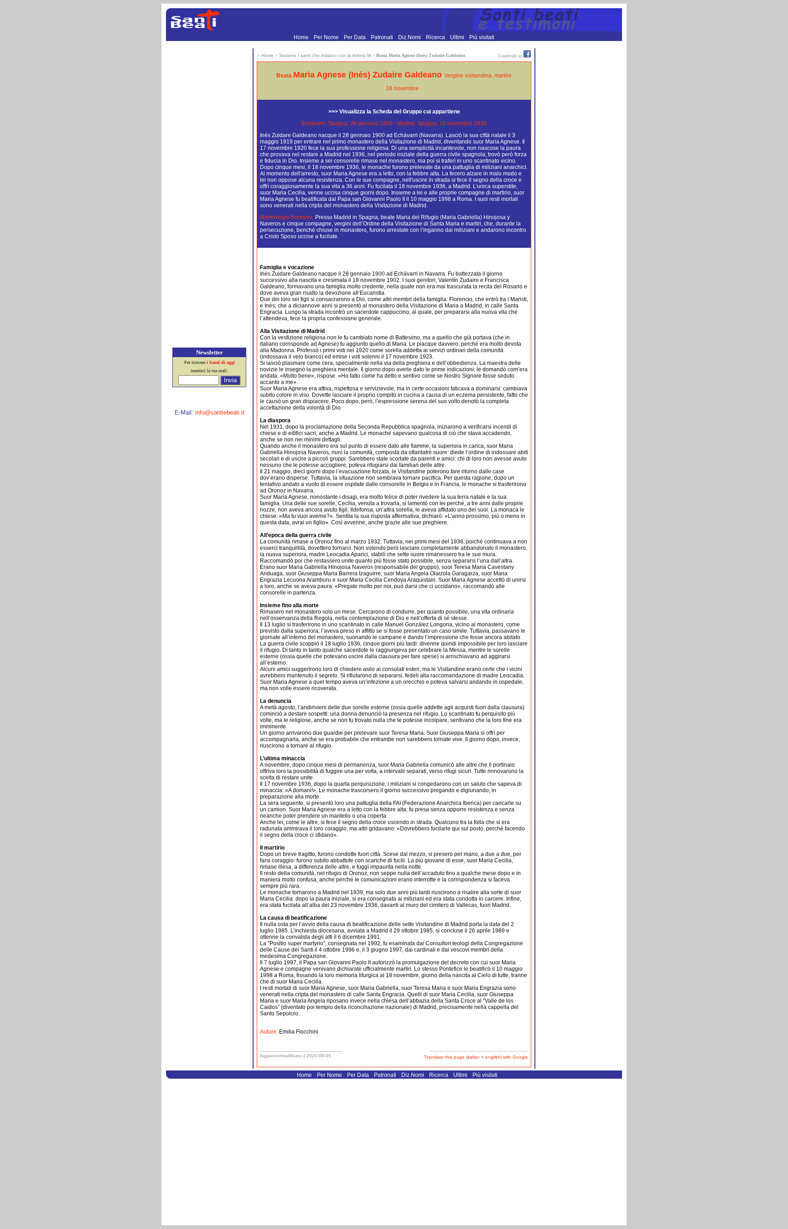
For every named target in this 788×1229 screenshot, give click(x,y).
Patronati (382, 37)
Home (302, 37)
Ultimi (458, 37)
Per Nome (327, 37)
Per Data (355, 37)
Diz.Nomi (410, 37)
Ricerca (436, 37)
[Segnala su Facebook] (527, 55)
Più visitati (481, 37)
